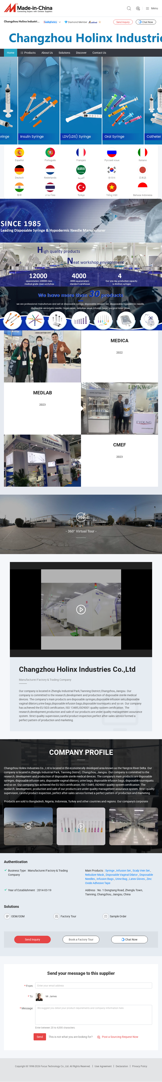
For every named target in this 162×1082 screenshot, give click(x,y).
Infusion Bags (105, 879)
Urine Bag (121, 879)
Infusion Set (123, 870)
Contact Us (99, 52)
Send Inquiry (123, 22)
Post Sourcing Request (138, 8)
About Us (47, 52)
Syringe (109, 870)
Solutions (64, 52)
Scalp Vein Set (141, 870)
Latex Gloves (137, 879)
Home (10, 52)
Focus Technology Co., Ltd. (55, 1066)
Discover (81, 52)
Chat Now (147, 22)
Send (40, 1037)
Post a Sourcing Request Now (117, 1037)
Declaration (122, 1066)
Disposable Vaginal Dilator (122, 874)
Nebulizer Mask (94, 874)
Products (30, 52)
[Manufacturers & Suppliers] (29, 7)
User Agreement (103, 1066)
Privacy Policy (139, 1066)
